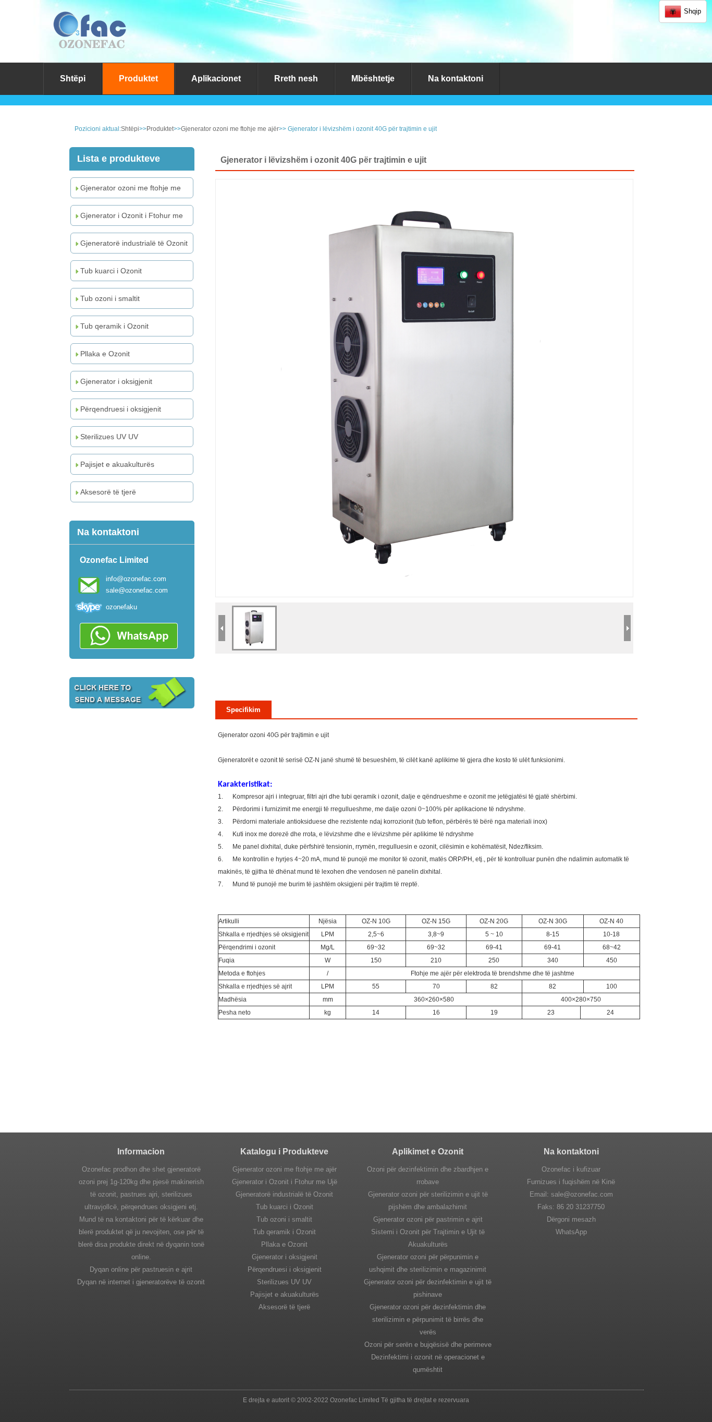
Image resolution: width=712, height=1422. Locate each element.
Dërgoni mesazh (571, 1219)
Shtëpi (72, 78)
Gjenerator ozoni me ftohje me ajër (230, 128)
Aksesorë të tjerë (108, 492)
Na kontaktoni (455, 78)
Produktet (138, 78)
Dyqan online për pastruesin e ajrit (141, 1269)
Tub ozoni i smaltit (110, 298)
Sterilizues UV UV (109, 436)
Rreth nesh (296, 78)
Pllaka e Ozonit (105, 354)
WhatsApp (571, 1232)
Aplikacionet (216, 78)
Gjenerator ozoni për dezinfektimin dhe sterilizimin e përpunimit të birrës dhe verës (428, 1319)
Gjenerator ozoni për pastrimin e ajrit (428, 1219)
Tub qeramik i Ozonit (114, 326)
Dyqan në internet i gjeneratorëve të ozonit (141, 1282)
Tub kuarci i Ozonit (111, 271)
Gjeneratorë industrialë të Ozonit (134, 243)
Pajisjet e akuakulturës (117, 464)
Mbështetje (373, 78)
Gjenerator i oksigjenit (116, 381)
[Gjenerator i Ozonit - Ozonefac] (89, 55)
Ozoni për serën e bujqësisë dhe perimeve (428, 1344)
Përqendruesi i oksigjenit (120, 409)
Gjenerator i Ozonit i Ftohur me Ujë (128, 218)
